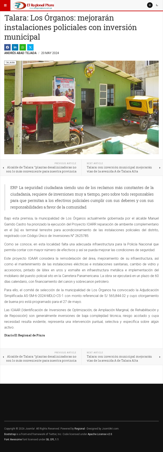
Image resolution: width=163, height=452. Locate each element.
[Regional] (33, 5)
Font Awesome (13, 439)
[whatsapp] (23, 47)
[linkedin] (15, 47)
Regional (79, 428)
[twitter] (30, 47)
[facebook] (7, 47)
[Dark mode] (157, 5)
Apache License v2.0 (100, 434)
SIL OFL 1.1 (52, 439)
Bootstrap (10, 434)
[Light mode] (150, 5)
